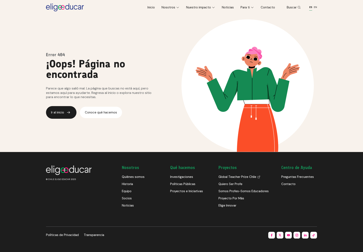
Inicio (151, 7)
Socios (127, 198)
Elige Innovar (227, 205)
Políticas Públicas (182, 184)
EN (315, 7)
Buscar (292, 7)
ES (310, 7)
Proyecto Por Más (231, 198)
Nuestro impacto (198, 7)
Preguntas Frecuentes (297, 177)
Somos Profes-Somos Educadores (243, 191)
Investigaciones (181, 177)
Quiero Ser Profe (230, 184)
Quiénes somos (133, 177)
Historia (127, 184)
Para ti (245, 7)
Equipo (127, 191)
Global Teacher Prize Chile (237, 177)
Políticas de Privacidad (62, 235)
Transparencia (94, 235)
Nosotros (168, 7)
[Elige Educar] (65, 7)
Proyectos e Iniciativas (186, 191)
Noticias (228, 7)
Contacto (268, 7)
